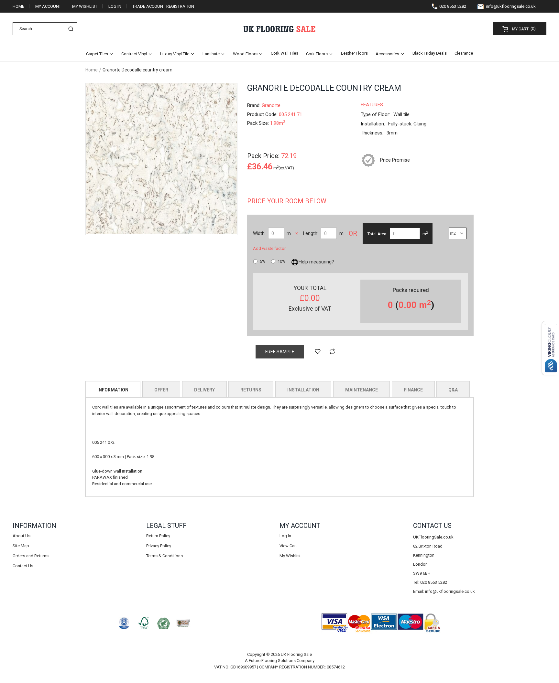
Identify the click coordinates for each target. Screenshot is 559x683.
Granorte (271, 105)
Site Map (21, 545)
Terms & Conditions (164, 555)
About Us (21, 535)
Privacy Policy (158, 545)
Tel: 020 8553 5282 (430, 582)
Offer (161, 389)
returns (250, 389)
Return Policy (158, 535)
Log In (114, 6)
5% (262, 261)
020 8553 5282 (452, 6)
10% (281, 261)
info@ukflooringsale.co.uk (511, 6)
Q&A (453, 389)
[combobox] (45, 28)
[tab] (112, 389)
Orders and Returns (31, 555)
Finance (413, 389)
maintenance (361, 389)
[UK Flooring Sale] (279, 29)
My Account (48, 6)
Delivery (204, 389)
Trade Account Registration (163, 6)
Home (18, 6)
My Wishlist (84, 6)
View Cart (288, 545)
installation (303, 389)
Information (112, 389)
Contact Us (23, 565)
